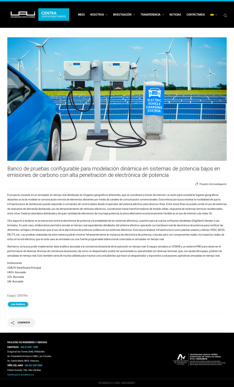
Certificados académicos (20, 374)
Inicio (81, 14)
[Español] (213, 14)
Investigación (122, 14)
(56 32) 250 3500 (33, 365)
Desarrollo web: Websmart (116, 383)
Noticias (175, 14)
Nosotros (97, 14)
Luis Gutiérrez (18, 304)
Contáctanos (195, 14)
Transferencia (151, 14)
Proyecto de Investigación (213, 184)
